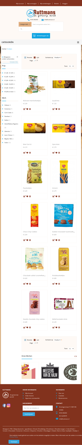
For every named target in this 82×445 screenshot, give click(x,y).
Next (76, 356)
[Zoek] (21, 29)
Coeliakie (61, 396)
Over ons (61, 393)
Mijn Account (29, 393)
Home (4, 49)
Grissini (55, 188)
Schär (6, 142)
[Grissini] (63, 172)
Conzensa (7, 109)
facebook (4, 405)
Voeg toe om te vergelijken (30, 109)
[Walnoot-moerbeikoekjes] (34, 85)
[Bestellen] (24, 109)
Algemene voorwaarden (32, 398)
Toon (65, 66)
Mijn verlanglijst (32, 3)
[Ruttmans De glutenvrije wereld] (41, 10)
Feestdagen (47, 431)
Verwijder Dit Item (17, 56)
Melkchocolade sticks (59, 319)
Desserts (26, 431)
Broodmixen (50, 429)
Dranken (40, 431)
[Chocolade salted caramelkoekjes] (34, 260)
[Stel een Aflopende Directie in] (61, 57)
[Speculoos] (63, 129)
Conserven (19, 431)
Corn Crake (7, 113)
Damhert (7, 116)
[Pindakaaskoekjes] (63, 260)
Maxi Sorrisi (27, 144)
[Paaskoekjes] (34, 172)
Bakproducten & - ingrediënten (23, 429)
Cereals (5, 431)
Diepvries (33, 431)
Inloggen (64, 3)
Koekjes (75, 431)
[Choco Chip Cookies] (34, 216)
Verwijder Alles (14, 62)
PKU (11, 429)
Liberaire (7, 131)
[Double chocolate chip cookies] (34, 303)
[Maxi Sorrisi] (34, 129)
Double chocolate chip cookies (34, 319)
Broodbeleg (41, 429)
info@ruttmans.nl (49, 20)
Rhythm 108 (8, 139)
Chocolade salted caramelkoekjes (35, 275)
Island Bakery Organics (11, 124)
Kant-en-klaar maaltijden (64, 431)
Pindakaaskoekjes (58, 275)
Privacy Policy (14, 437)
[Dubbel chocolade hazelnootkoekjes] (63, 216)
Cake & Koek (70, 429)
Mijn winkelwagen (45, 3)
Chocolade (12, 431)
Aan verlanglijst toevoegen (27, 109)
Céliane (6, 105)
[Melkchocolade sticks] (63, 303)
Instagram (8, 405)
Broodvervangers (60, 429)
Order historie (29, 396)
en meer (8, 92)
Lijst (38, 57)
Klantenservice (63, 398)
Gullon (6, 120)
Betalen (56, 3)
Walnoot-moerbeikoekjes (32, 101)
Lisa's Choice (8, 135)
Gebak (54, 431)
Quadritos (55, 101)
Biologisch (6, 429)
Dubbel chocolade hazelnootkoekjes (65, 232)
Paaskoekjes (27, 188)
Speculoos (55, 144)
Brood (35, 429)
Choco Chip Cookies (30, 232)
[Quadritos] (63, 85)
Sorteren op (49, 57)
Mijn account (20, 3)
